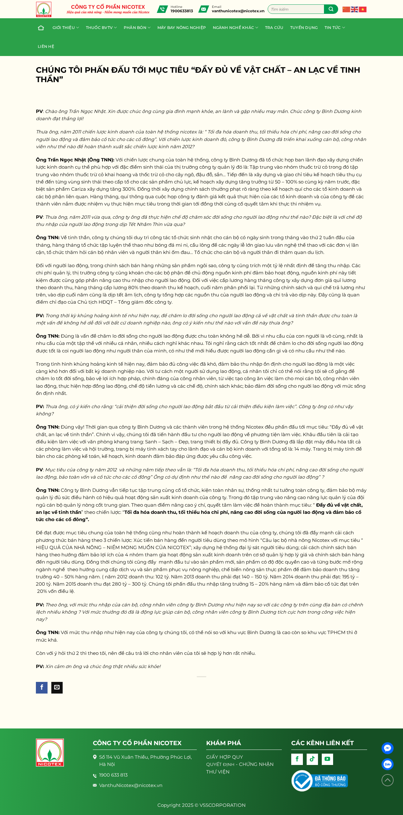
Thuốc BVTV (99, 27)
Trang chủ (41, 27)
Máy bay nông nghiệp (181, 27)
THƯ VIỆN (218, 772)
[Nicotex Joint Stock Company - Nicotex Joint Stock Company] (47, 9)
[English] (355, 9)
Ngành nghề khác (233, 27)
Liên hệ (46, 46)
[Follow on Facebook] (297, 759)
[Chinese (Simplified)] (347, 9)
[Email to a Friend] (57, 688)
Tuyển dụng (304, 27)
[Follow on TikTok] (312, 759)
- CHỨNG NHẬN (240, 764)
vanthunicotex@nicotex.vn (238, 10)
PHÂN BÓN (135, 27)
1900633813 (182, 10)
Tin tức (333, 27)
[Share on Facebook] (41, 688)
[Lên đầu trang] (388, 780)
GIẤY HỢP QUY (224, 757)
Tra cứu (274, 27)
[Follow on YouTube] (327, 759)
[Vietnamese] (363, 9)
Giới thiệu (64, 27)
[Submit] (331, 9)
